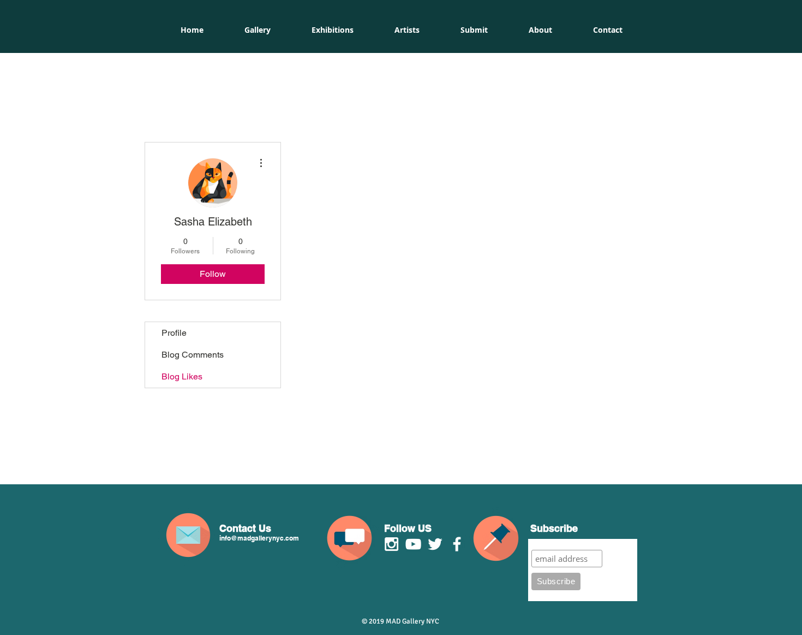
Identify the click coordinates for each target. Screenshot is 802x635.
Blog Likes (181, 376)
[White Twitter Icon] (435, 544)
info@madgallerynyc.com (259, 538)
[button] (332, 30)
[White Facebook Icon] (456, 544)
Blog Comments (192, 354)
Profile (174, 333)
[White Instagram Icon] (391, 544)
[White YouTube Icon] (413, 544)
